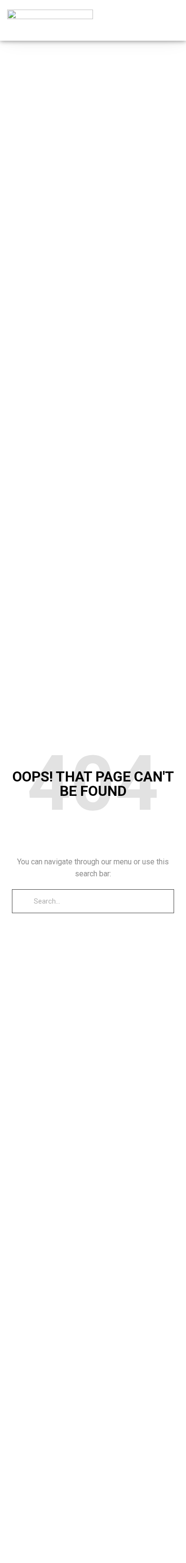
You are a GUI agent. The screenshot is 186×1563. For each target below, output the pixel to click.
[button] (172, 20)
